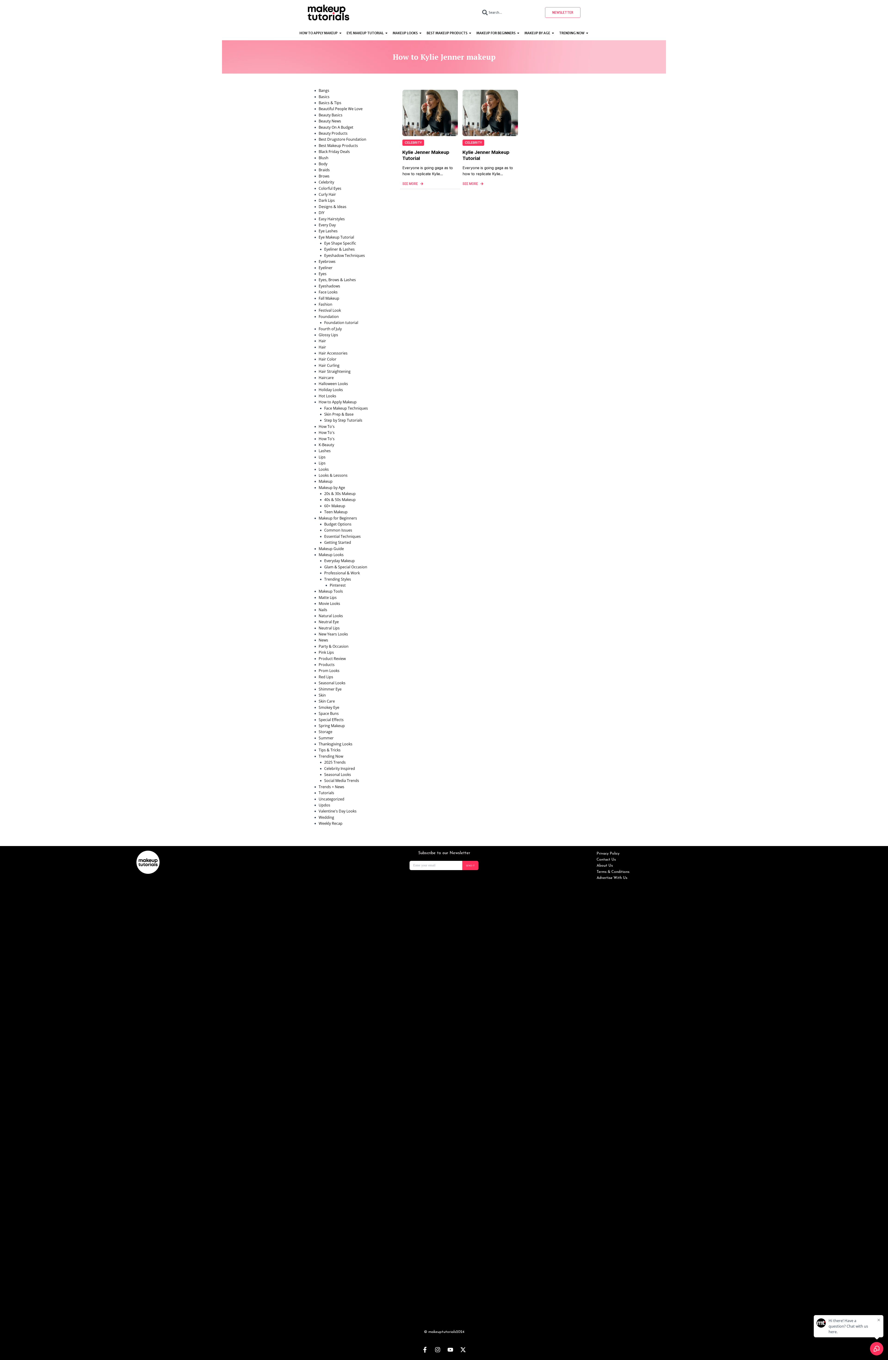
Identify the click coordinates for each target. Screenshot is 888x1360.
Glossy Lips (328, 334)
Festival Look (330, 310)
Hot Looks (327, 395)
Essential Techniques (342, 536)
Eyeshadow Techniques (344, 255)
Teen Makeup (336, 511)
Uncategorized (331, 799)
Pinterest (338, 585)
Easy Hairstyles (332, 218)
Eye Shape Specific (340, 243)
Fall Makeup (329, 298)
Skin (322, 695)
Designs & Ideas (332, 206)
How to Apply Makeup (338, 402)
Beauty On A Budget (336, 127)
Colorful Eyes (330, 188)
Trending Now (331, 756)
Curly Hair (327, 194)
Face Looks (328, 292)
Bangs (324, 90)
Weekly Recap (330, 823)
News (323, 640)
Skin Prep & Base (339, 414)
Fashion (325, 304)
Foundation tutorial (341, 322)
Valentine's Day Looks (338, 811)
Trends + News (331, 786)
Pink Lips (326, 652)
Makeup (326, 481)
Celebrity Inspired (339, 768)
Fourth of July (330, 328)
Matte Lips (328, 597)
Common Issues (338, 530)
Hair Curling (329, 365)
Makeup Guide (331, 548)
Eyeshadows (329, 286)
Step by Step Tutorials (343, 420)
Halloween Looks (333, 383)
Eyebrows (327, 261)
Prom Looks (329, 670)
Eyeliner (326, 267)
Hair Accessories (333, 353)
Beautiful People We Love (341, 108)
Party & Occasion (333, 646)
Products (327, 664)
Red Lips (326, 676)
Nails (323, 609)
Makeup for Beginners (338, 518)
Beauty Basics (330, 115)
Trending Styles (337, 579)
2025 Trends (335, 762)
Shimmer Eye (330, 689)
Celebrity (326, 182)
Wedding (326, 817)
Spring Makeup (332, 725)
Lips (322, 457)
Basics (324, 96)
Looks (324, 469)
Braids (324, 169)
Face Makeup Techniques (346, 408)
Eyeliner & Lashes (339, 249)
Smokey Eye (329, 707)
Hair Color (327, 359)
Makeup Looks (331, 554)
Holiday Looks (331, 389)
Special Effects (331, 719)
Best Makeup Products (338, 145)
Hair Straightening (335, 371)
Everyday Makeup (339, 560)
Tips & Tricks (330, 750)
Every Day (327, 224)
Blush (323, 157)
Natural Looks (331, 615)
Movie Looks (329, 603)
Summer (326, 738)
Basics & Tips (330, 102)
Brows (324, 176)
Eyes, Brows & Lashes (337, 279)
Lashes (325, 450)
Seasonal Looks (332, 682)
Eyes (323, 273)
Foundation (329, 316)
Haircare (326, 377)
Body (323, 163)
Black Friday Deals (334, 151)
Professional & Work (342, 573)
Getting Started (337, 542)
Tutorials (326, 792)
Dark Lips (327, 200)
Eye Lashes (328, 230)
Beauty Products (333, 133)
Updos (324, 805)
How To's (327, 426)
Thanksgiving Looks (335, 744)
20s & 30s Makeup (340, 493)
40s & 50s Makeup (340, 499)
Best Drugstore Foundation (342, 139)
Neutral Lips (329, 628)
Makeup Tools (331, 591)
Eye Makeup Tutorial (336, 237)
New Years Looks (333, 634)
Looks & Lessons (333, 475)
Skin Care (327, 701)
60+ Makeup (334, 505)
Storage (325, 731)
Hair (322, 340)
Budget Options (338, 524)
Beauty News (330, 121)
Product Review (332, 658)
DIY (321, 212)
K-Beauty (326, 444)
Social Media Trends (341, 780)
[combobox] (509, 12)
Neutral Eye (329, 621)
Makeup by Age (332, 487)
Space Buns (329, 713)
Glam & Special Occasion (345, 567)
